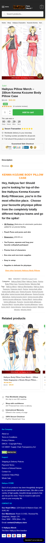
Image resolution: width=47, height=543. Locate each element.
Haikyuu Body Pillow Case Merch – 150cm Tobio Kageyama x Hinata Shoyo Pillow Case (21, 378)
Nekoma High (35, 284)
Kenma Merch (27, 299)
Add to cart (28, 112)
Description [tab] (7, 160)
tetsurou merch (26, 309)
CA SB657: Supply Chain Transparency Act (19, 447)
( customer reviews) (20, 106)
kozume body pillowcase (32, 302)
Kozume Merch (7, 304)
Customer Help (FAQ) (10, 475)
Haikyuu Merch (11, 287)
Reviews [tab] (7, 166)
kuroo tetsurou (16, 307)
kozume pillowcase (31, 304)
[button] (40, 29)
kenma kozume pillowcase (12, 299)
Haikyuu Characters (19, 23)
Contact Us (6, 472)
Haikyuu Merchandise (25, 287)
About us (5, 434)
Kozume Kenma (32, 23)
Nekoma (41, 307)
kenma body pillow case (10, 292)
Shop (9, 23)
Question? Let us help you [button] (33, 540)
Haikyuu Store (39, 287)
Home (4, 23)
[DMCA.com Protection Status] (9, 452)
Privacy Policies (8, 440)
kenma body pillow (35, 289)
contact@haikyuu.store (17, 522)
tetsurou (17, 309)
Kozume (20, 302)
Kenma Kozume (25, 292)
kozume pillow (19, 304)
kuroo (41, 304)
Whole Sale (6, 478)
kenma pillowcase (10, 302)
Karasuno (6, 289)
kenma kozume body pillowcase (21, 294)
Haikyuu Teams (31, 281)
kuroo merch (5, 307)
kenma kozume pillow (35, 297)
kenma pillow (37, 299)
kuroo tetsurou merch (29, 307)
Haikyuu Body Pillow (18, 281)
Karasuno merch (16, 289)
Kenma (25, 289)
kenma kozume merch (19, 297)
